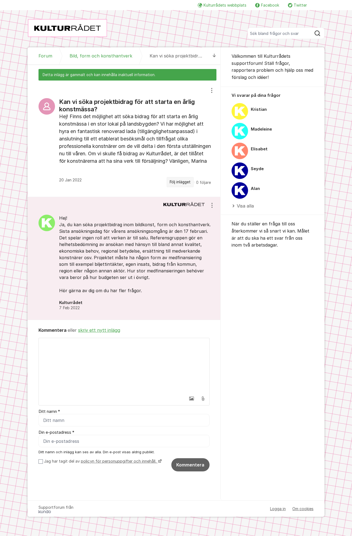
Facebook (270, 5)
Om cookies (303, 508)
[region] (124, 139)
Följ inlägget (180, 182)
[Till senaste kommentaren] (214, 56)
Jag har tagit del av (100, 461)
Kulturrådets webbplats (225, 5)
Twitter (300, 5)
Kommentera (190, 465)
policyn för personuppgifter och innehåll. (119, 461)
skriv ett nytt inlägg (99, 330)
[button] (191, 398)
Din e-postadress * (56, 432)
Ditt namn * (49, 411)
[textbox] (124, 365)
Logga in (278, 508)
